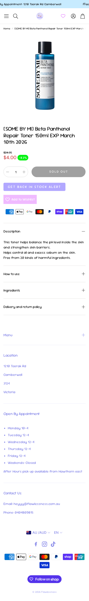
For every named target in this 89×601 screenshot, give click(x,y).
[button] (6, 16)
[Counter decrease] (7, 172)
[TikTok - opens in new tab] (53, 544)
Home (6, 28)
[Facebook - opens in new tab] (35, 544)
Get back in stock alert (34, 186)
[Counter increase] (24, 172)
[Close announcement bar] (84, 3)
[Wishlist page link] (63, 16)
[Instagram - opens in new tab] (44, 544)
